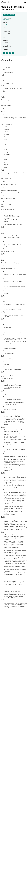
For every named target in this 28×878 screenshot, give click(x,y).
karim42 (5, 24)
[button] (25, 2)
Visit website (6, 19)
